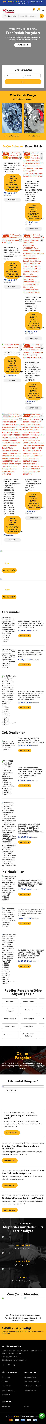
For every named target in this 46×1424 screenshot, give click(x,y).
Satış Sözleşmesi (30, 1390)
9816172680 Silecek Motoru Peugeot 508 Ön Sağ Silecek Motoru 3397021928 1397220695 (12, 167)
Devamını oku (11, 1133)
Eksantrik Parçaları (10, 1010)
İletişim (26, 1406)
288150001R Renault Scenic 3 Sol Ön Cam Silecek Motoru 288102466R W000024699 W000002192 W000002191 (33, 303)
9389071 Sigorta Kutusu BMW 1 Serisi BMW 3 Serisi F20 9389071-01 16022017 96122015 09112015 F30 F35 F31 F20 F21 (31, 624)
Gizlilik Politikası (30, 1377)
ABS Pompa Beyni (27, 1321)
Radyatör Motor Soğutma (29, 1035)
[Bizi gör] (9, 1365)
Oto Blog (5, 1381)
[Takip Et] (14, 1365)
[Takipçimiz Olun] (4, 1365)
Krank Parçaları (10, 1018)
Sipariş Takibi (6, 1386)
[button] (4, 118)
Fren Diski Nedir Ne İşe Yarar (16, 1173)
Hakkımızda (6, 1406)
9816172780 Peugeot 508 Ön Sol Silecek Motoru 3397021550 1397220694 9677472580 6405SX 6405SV (12, 253)
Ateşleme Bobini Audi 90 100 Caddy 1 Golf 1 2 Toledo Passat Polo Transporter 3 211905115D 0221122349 (33, 484)
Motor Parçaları (12, 136)
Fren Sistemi (34, 136)
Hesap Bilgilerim (8, 1390)
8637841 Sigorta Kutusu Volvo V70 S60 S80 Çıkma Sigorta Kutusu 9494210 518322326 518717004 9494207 (31, 653)
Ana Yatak (10, 1001)
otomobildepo (14, 1112)
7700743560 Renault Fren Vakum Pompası (12, 353)
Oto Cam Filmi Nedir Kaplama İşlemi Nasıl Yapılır (20, 1147)
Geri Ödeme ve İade (31, 1381)
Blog (33, 1112)
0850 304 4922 (14, 1357)
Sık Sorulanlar (7, 1377)
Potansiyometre (10, 1035)
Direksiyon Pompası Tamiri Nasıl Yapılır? (20, 1116)
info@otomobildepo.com (17, 1360)
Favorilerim (6, 1394)
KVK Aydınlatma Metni (32, 1386)
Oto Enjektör (28, 1026)
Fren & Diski (29, 1315)
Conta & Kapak (28, 1001)
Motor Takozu (10, 1026)
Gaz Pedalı (29, 1010)
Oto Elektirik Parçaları (21, 1318)
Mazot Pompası (28, 1018)
